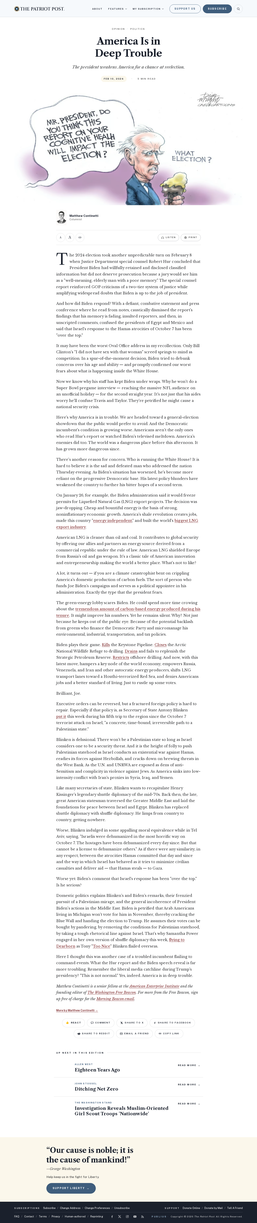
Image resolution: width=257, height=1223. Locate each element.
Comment (103, 1022)
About (97, 8)
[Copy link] (79, 237)
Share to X (134, 1022)
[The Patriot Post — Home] (39, 8)
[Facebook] (112, 1216)
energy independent (112, 520)
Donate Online (191, 1208)
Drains (131, 651)
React (73, 1022)
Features (116, 8)
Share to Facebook (174, 1022)
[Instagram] (127, 1216)
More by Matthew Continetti (77, 1010)
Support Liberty (71, 1188)
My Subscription (147, 8)
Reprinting (96, 1216)
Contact (29, 1216)
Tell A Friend (235, 1208)
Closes (161, 645)
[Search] (238, 8)
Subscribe (217, 8)
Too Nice (101, 946)
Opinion (118, 29)
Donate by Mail (213, 1208)
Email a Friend (136, 1033)
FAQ (16, 1216)
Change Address (70, 1208)
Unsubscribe (122, 1208)
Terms (43, 1216)
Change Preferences (97, 1208)
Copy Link (171, 1033)
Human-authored (75, 1216)
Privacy (56, 1216)
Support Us (185, 8)
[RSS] (142, 1216)
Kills (106, 645)
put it (61, 716)
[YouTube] (135, 1216)
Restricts (121, 657)
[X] (119, 1216)
